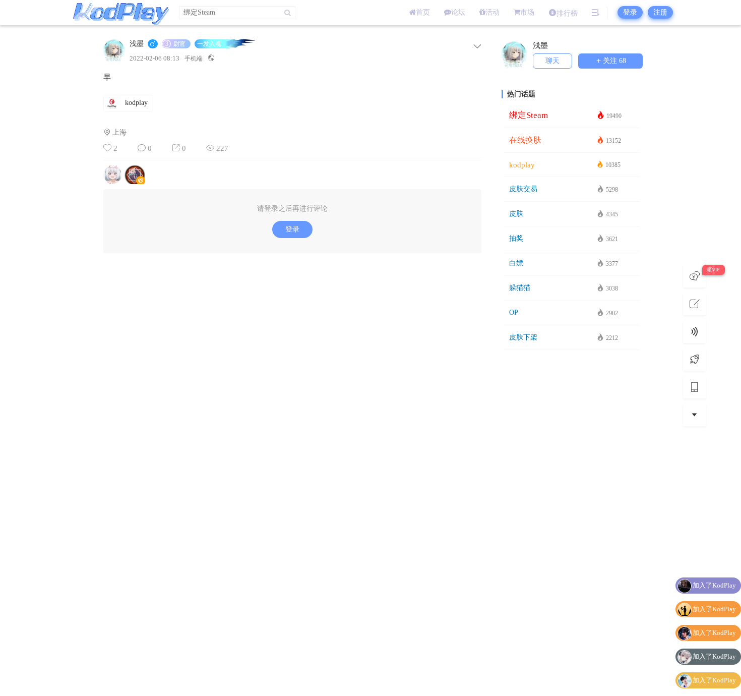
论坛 (458, 12)
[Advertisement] (572, 514)
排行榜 (567, 13)
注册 (660, 12)
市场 (527, 12)
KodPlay (118, 12)
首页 (423, 12)
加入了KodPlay (714, 585)
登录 (630, 12)
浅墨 (137, 43)
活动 (492, 12)
